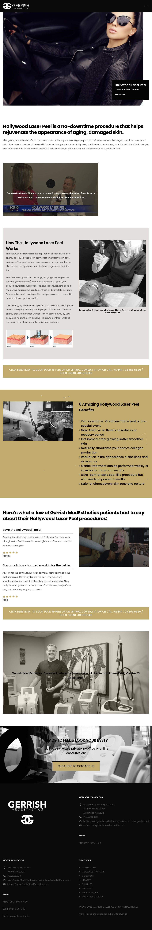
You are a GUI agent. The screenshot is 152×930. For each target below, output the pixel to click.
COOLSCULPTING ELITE (93, 871)
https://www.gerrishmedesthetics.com (103, 821)
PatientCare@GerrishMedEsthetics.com (103, 825)
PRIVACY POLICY (90, 892)
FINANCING (87, 888)
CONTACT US (89, 867)
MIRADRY (86, 880)
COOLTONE (88, 875)
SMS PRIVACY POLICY (92, 896)
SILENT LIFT (87, 884)
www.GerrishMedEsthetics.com (23, 880)
